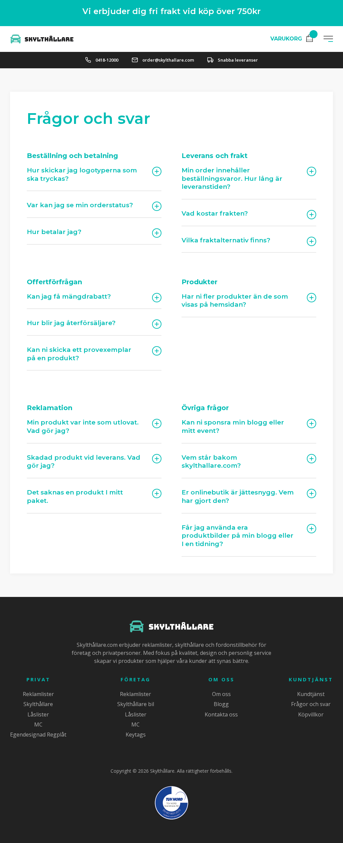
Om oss (221, 679)
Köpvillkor (311, 714)
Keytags (136, 734)
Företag (135, 679)
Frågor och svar (311, 704)
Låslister (38, 714)
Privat (38, 679)
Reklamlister (38, 694)
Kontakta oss (221, 714)
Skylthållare (38, 704)
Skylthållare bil (135, 704)
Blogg (221, 704)
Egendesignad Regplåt (38, 734)
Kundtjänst (311, 679)
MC (38, 724)
